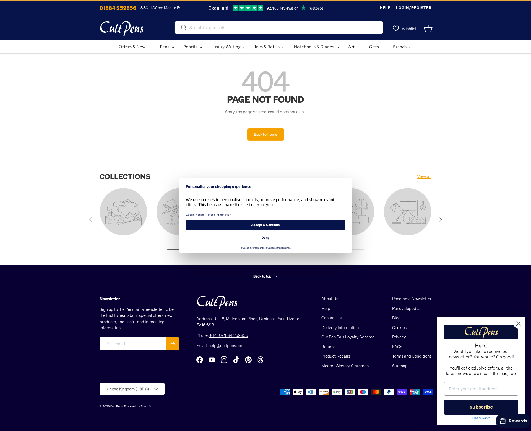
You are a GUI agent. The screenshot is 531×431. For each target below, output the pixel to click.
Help (385, 7)
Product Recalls (335, 356)
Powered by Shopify (137, 406)
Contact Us (331, 317)
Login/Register (413, 7)
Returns (328, 346)
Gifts (374, 47)
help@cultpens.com (226, 345)
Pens (164, 47)
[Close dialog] (518, 324)
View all (424, 176)
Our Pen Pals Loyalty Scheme (347, 337)
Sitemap (400, 365)
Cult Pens (116, 406)
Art (351, 47)
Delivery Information (340, 327)
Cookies (399, 327)
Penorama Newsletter (411, 298)
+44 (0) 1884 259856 (228, 335)
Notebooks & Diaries (314, 47)
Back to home (265, 134)
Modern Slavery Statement (345, 365)
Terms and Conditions (411, 356)
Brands (400, 47)
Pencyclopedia (406, 308)
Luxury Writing (226, 47)
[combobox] (279, 27)
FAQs (397, 346)
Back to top (262, 276)
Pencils (190, 47)
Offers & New (132, 47)
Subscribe (481, 407)
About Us (329, 298)
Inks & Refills (267, 47)
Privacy (399, 337)
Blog (396, 317)
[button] (428, 28)
